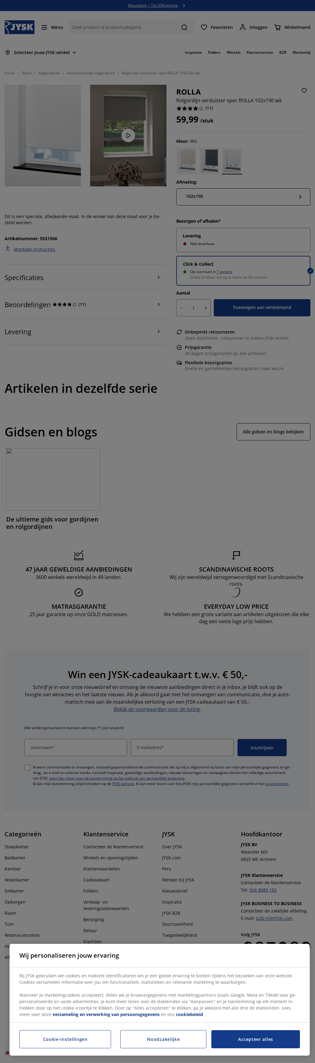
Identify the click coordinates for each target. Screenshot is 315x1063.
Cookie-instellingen (65, 1039)
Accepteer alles (255, 1039)
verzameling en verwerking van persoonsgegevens (106, 1014)
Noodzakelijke (163, 1039)
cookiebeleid (189, 1014)
